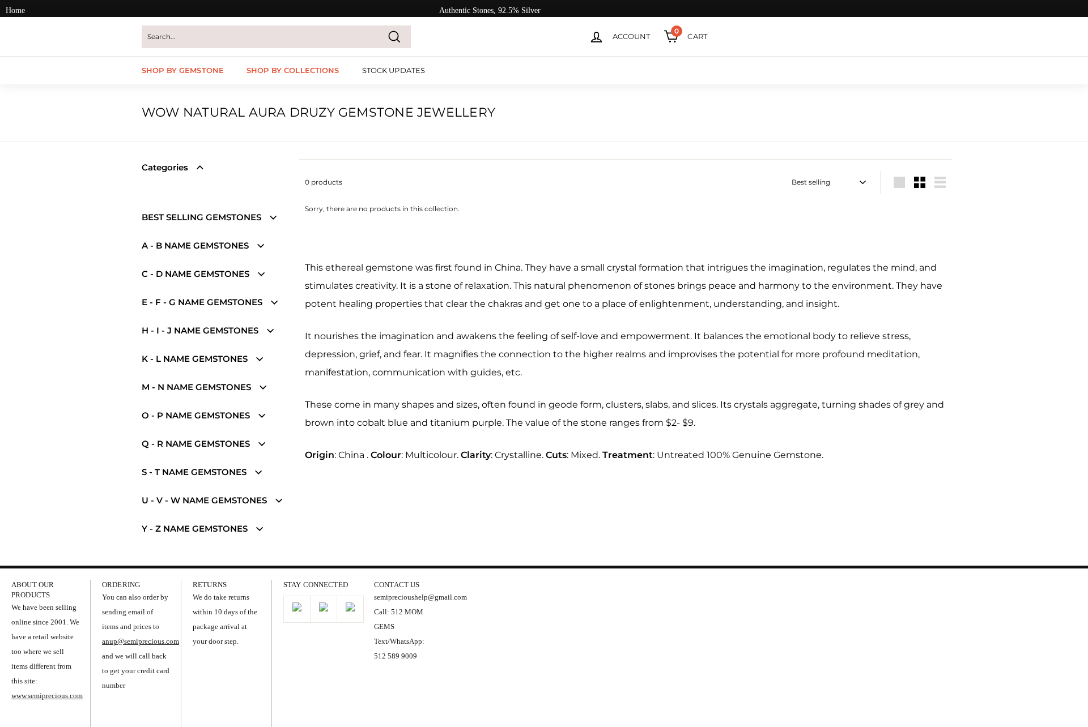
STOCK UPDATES (394, 70)
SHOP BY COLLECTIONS (292, 70)
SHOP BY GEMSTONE (183, 70)
